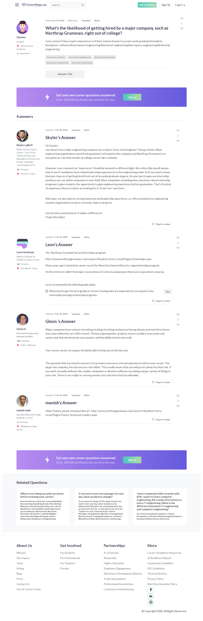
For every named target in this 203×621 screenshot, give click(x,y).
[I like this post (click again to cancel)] (181, 18)
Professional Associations (118, 584)
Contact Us (22, 584)
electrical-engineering (104, 57)
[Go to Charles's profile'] (23, 29)
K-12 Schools (111, 552)
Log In (178, 4)
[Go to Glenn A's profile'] (23, 320)
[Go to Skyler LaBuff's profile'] (23, 137)
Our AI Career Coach (28, 589)
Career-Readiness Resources (164, 552)
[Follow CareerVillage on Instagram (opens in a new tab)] (150, 603)
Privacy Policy (155, 578)
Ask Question (147, 4)
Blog (19, 573)
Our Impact (23, 558)
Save (168, 291)
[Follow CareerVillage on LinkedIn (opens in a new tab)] (150, 596)
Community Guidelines (160, 563)
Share (97, 20)
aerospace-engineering (57, 62)
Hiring (20, 568)
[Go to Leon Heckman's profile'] (23, 244)
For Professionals (70, 558)
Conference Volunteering (119, 589)
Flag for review (161, 223)
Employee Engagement (117, 568)
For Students (67, 552)
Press (19, 578)
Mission (21, 552)
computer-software (56, 57)
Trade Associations (115, 578)
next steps (89, 284)
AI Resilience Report (159, 558)
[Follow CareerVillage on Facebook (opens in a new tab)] (150, 590)
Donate (64, 568)
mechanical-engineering (80, 57)
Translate (86, 20)
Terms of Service (157, 573)
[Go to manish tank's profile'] (23, 402)
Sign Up (166, 4)
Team (19, 563)
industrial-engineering (82, 62)
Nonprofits (110, 558)
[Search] (82, 5)
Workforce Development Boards (123, 573)
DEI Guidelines (156, 568)
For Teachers (67, 563)
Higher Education (114, 563)
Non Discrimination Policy (162, 584)
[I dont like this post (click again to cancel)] (181, 28)
